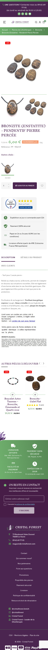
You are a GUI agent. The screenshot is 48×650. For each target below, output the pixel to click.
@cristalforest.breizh (20, 609)
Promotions (24, 575)
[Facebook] (19, 13)
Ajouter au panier (25, 186)
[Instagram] (22, 13)
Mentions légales (21, 635)
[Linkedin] (26, 13)
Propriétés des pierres (24, 580)
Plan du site (34, 635)
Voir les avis (25, 207)
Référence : (6, 147)
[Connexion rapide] (40, 22)
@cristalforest (18, 612)
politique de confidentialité (25, 504)
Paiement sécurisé (24, 585)
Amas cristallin (21, 303)
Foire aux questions (24, 568)
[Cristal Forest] (24, 528)
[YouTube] (29, 13)
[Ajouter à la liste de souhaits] (42, 185)
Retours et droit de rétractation (24, 600)
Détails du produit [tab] (31, 257)
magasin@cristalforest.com (24, 544)
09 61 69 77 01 (18, 540)
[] (12, 394)
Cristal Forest (17, 616)
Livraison (24, 590)
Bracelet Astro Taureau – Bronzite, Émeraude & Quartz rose (12, 403)
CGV (11, 635)
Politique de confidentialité (24, 595)
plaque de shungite (38, 306)
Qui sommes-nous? (24, 558)
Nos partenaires (24, 563)
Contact (24, 553)
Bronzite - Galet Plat (35, 399)
